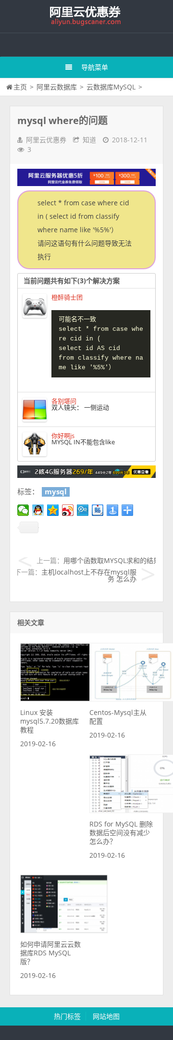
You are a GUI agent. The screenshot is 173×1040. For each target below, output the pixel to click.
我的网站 (86, 16)
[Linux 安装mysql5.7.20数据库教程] (64, 698)
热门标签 (67, 1016)
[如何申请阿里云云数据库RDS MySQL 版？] (64, 930)
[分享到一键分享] (113, 510)
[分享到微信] (23, 510)
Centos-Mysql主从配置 (118, 717)
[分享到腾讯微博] (83, 510)
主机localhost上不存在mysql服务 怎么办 (88, 575)
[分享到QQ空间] (53, 510)
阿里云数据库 (57, 86)
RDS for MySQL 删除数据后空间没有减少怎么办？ (121, 832)
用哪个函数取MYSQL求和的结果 (111, 560)
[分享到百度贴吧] (98, 510)
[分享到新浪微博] (68, 510)
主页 (20, 86)
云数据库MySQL (111, 86)
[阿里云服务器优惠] (86, 475)
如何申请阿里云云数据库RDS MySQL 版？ (50, 953)
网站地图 (106, 1016)
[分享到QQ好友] (38, 510)
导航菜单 (94, 67)
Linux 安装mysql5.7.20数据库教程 (49, 721)
